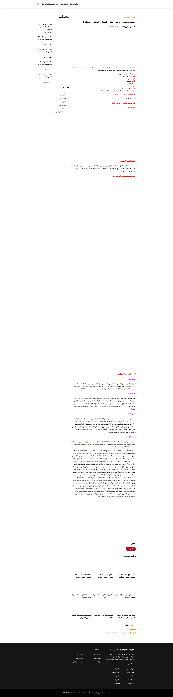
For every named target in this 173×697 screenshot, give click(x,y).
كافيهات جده (131, 683)
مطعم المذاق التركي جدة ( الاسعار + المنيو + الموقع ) (83, 576)
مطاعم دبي (132, 676)
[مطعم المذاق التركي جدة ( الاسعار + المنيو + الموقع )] (61, 52)
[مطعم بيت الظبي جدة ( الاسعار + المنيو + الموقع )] (61, 77)
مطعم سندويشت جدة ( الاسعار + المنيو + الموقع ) (81, 616)
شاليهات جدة (62, 95)
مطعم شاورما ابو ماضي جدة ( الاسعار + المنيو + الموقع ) (126, 616)
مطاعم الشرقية (116, 672)
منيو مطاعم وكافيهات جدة (50, 4)
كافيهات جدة (74, 4)
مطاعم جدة (64, 4)
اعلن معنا (62, 693)
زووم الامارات (131, 680)
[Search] (38, 4)
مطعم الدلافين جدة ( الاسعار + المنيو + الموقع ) (81, 596)
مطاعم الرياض (131, 672)
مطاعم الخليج (116, 680)
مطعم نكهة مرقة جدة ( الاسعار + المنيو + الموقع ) (125, 596)
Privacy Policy (70, 693)
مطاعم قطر (117, 683)
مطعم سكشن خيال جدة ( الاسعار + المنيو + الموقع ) (105, 576)
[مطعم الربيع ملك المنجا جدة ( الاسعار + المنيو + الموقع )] (61, 27)
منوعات (64, 109)
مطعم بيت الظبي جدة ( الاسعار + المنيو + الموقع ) (103, 596)
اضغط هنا (101, 91)
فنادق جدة (63, 98)
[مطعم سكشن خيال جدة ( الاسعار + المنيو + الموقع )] (61, 40)
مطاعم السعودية (115, 669)
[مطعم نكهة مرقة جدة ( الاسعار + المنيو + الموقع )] (61, 65)
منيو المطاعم (131, 669)
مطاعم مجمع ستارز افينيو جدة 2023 (103, 616)
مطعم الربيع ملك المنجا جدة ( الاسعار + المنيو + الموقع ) (126, 576)
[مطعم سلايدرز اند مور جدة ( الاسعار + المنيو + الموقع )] (103, 47)
